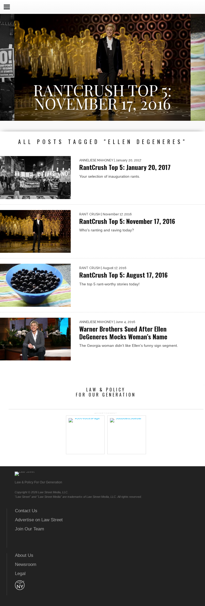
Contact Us (26, 510)
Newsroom (25, 564)
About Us (24, 555)
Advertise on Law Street (39, 519)
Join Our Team (29, 528)
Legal (20, 573)
